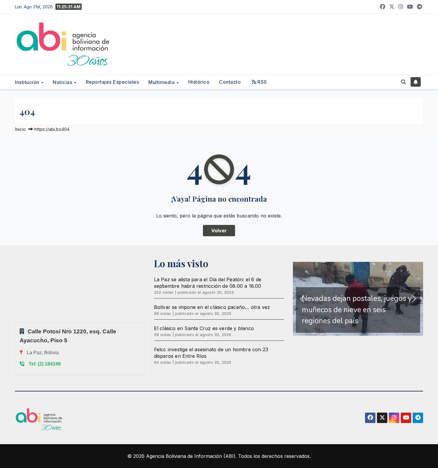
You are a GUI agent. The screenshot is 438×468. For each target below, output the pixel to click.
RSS (261, 82)
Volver (219, 231)
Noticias (63, 82)
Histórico (199, 82)
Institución (28, 82)
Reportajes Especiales (112, 82)
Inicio (20, 129)
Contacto (230, 82)
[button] (403, 82)
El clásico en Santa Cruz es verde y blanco (204, 328)
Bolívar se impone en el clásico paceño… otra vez (212, 307)
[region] (358, 298)
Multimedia (162, 82)
